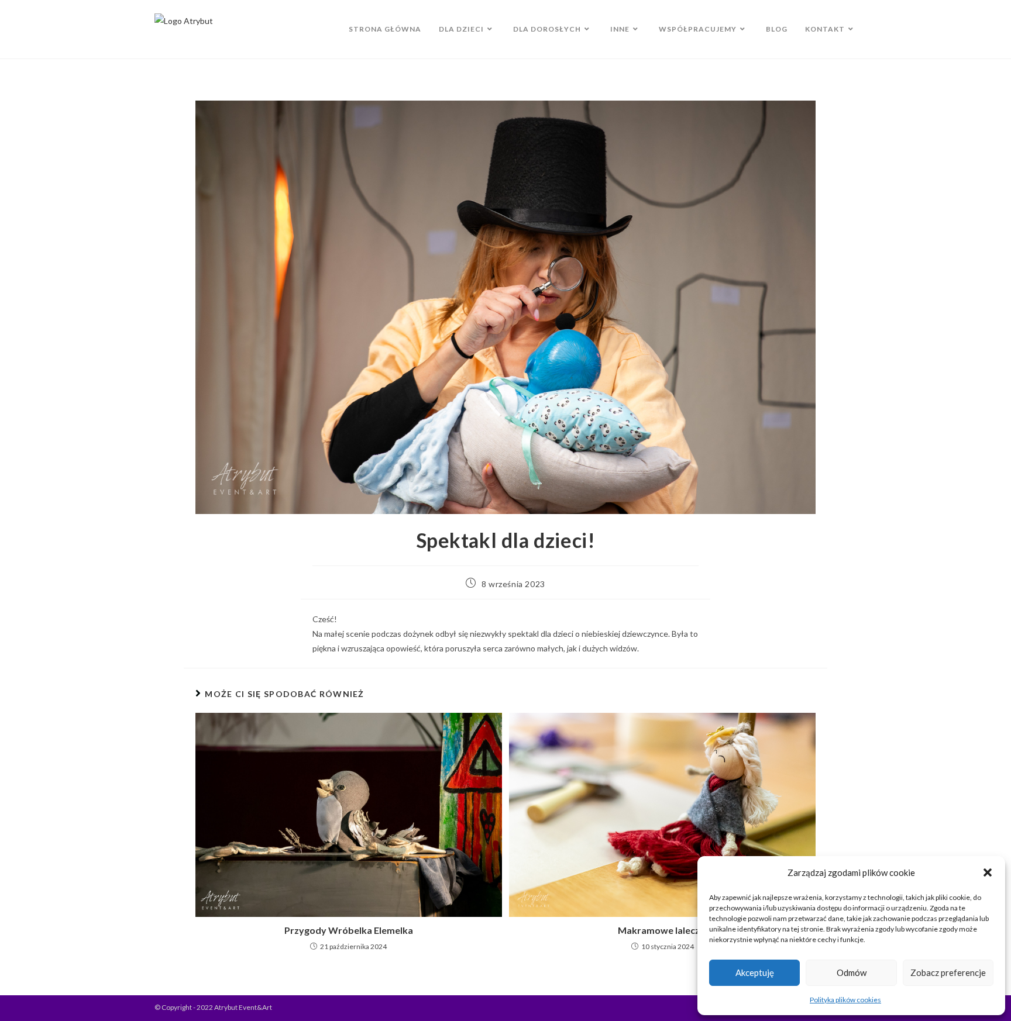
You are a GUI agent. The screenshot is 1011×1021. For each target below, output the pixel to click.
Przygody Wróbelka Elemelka (348, 930)
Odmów (851, 972)
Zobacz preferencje (948, 972)
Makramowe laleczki (662, 930)
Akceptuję (754, 972)
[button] (987, 872)
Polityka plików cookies (845, 999)
